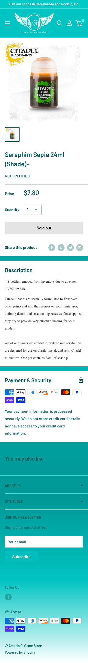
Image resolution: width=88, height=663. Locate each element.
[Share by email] (79, 247)
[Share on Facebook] (51, 247)
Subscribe (21, 556)
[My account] (69, 23)
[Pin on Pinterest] (61, 247)
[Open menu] (7, 23)
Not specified (17, 176)
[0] (79, 23)
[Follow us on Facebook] (8, 597)
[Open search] (59, 23)
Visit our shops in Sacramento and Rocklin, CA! (44, 4)
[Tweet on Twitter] (70, 247)
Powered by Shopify (20, 652)
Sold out (44, 227)
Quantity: (13, 209)
